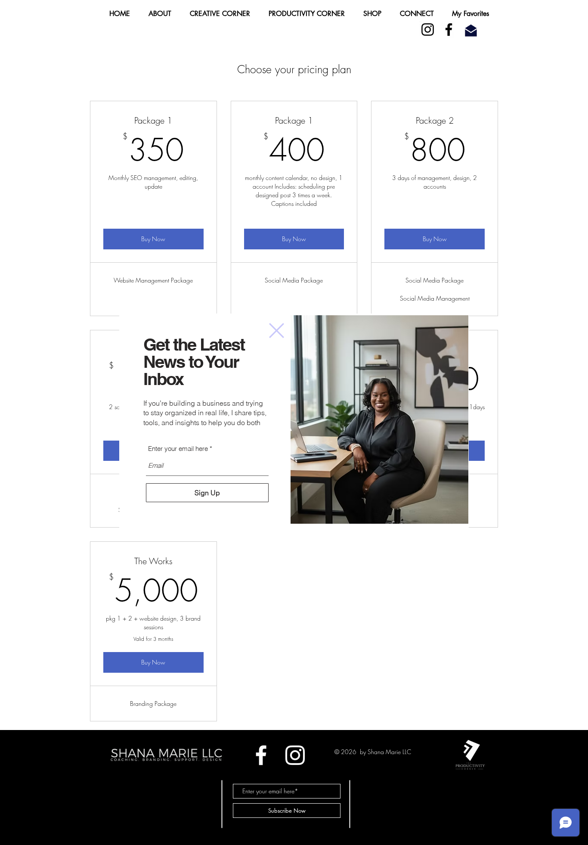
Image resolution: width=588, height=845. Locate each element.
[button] (276, 331)
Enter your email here (178, 448)
